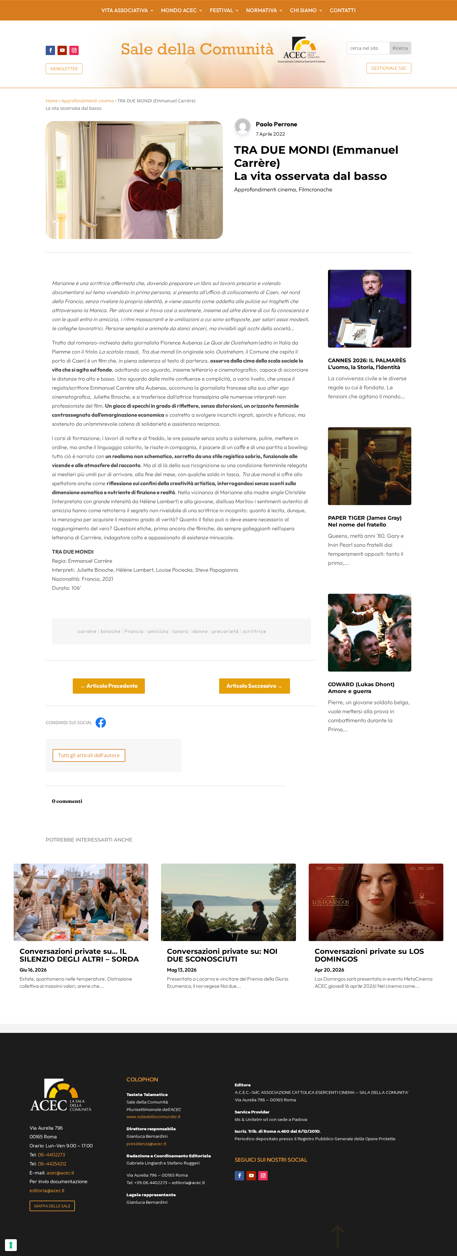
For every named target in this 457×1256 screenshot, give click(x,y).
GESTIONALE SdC (389, 68)
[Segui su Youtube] (62, 50)
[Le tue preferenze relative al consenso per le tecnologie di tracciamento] (11, 1245)
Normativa (261, 10)
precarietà (225, 631)
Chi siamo (303, 10)
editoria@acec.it (47, 1190)
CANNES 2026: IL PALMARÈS (367, 363)
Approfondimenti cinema (88, 101)
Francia (134, 631)
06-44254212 (52, 1163)
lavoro (180, 631)
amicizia (158, 631)
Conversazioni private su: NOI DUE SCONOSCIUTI (222, 955)
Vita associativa (124, 10)
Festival (221, 10)
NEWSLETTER (64, 69)
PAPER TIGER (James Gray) (365, 521)
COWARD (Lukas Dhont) (361, 687)
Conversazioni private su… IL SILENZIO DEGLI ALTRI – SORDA (79, 955)
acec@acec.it (60, 1172)
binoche (111, 631)
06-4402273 (51, 1154)
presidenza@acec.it (146, 1143)
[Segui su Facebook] (50, 50)
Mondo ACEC (179, 10)
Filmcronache (315, 189)
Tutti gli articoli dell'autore (89, 755)
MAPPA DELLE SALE (52, 1206)
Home (52, 101)
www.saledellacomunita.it (153, 1116)
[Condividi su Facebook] (101, 722)
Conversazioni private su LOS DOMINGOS (369, 955)
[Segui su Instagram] (74, 50)
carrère (87, 631)
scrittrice (254, 631)
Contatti (343, 10)
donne (200, 631)
